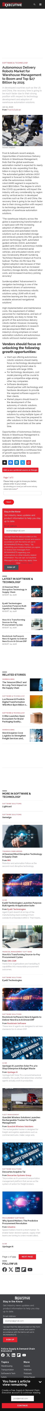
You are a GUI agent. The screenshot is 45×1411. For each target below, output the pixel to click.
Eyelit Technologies (16, 909)
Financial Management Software (17, 952)
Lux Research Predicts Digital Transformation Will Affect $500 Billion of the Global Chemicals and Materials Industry (15, 702)
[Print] (4, 462)
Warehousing (8, 679)
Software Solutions (11, 804)
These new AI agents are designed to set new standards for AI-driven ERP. (22, 1027)
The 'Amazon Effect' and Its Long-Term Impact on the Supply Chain (14, 685)
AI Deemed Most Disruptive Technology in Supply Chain (14, 589)
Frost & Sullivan (14, 110)
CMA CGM (11, 961)
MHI (9, 860)
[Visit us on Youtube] (30, 1269)
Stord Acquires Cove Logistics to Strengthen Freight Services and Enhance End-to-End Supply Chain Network (14, 736)
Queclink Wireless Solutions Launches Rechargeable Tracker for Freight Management (21, 1120)
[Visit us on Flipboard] (23, 1269)
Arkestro (11, 1227)
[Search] (34, 4)
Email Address (11, 526)
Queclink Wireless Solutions (20, 1126)
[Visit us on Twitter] (11, 1269)
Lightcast (7, 806)
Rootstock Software (16, 1023)
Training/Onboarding (12, 851)
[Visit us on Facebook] (4, 1269)
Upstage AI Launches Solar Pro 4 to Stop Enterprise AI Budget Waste (20, 1067)
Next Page (27, 1257)
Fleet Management (10, 1114)
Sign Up (11, 567)
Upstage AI (12, 1072)
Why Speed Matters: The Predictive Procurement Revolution (20, 1222)
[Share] (10, 462)
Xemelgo (7, 817)
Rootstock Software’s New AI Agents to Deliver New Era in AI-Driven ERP (14, 638)
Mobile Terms (9, 563)
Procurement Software (13, 1218)
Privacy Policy (26, 563)
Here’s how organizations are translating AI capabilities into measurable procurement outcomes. (21, 967)
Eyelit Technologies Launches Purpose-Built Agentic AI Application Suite (14, 606)
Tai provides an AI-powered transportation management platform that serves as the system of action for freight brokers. (21, 1181)
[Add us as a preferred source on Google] (28, 462)
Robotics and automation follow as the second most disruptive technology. (19, 864)
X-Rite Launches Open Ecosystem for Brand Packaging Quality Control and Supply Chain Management (15, 719)
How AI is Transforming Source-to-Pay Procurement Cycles (13, 622)
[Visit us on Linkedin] (17, 1269)
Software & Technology (15, 63)
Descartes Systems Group (19, 1175)
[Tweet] (22, 462)
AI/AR (4, 900)
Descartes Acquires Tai (13, 1172)
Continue (22, 1405)
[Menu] (40, 4)
